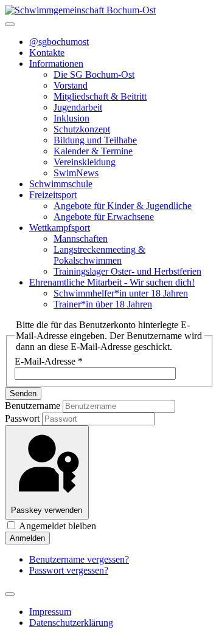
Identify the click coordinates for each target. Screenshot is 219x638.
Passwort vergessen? (68, 570)
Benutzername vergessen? (79, 559)
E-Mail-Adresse (49, 361)
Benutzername (32, 405)
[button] (56, 63)
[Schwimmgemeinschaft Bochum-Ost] (80, 10)
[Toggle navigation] (10, 24)
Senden (23, 393)
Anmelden (27, 538)
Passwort (22, 418)
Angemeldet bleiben (56, 526)
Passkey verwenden (46, 510)
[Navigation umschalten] (10, 594)
